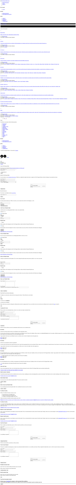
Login (1, 173)
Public (3, 222)
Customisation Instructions (4, 319)
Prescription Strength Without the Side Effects (6, 101)
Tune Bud (8, 481)
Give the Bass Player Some (3, 75)
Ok (1, 477)
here (54, 304)
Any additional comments (4, 434)
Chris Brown (12, 64)
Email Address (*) (3, 169)
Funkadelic (15, 81)
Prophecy (50, 98)
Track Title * (2, 311)
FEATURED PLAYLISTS (6, 14)
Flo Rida (27, 64)
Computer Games (5, 126)
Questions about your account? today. (8, 375)
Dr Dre (16, 64)
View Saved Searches (4, 205)
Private (3, 271)
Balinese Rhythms (2, 32)
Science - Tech (4, 134)
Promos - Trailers (5, 129)
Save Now (2, 204)
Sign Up (3, 4)
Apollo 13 (9, 98)
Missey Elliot (42, 64)
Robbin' (1, 110)
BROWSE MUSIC (5, 2)
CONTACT (4, 19)
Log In (3, 9)
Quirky (3, 130)
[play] (1, 157)
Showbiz (3, 135)
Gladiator (35, 72)
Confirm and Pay (3, 470)
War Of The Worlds (56, 98)
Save (1, 298)
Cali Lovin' (1, 41)
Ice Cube (30, 64)
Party (50, 64)
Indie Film (4, 127)
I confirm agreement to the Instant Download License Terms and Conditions (14, 363)
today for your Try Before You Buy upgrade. (9, 407)
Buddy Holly (6, 81)
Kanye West (37, 64)
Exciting (13, 115)
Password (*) (2, 170)
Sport (3, 136)
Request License (3, 462)
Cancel (2, 381)
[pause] (4, 157)
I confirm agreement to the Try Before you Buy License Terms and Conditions (14, 355)
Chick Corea (11, 81)
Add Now (2, 215)
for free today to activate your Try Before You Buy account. (11, 399)
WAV (1, 338)
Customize (2, 325)
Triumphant (44, 72)
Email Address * (3, 428)
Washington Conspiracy (63, 98)
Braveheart (22, 72)
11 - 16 (5, 118)
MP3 (1, 337)
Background (4, 123)
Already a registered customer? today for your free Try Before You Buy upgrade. (38, 399)
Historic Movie (33, 98)
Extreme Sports (23, 64)
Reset (2, 196)
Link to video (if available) (4, 316)
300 (15, 72)
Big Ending (18, 72)
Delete (5, 381)
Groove (18, 81)
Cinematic (4, 124)
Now (1, 239)
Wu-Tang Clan (56, 64)
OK (7, 470)
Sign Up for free (12, 168)
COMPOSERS (4, 21)
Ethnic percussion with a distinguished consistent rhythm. (9, 34)
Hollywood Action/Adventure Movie (43, 98)
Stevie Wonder (22, 81)
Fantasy (26, 72)
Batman (12, 98)
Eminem (19, 64)
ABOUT (3, 18)
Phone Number (2, 451)
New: (3, 216)
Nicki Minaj (46, 64)
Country (1, 182)
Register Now (3, 188)
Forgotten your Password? (20, 168)
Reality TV (4, 132)
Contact (1, 164)
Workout (5, 46)
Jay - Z (34, 64)
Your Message (2, 286)
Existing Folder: (4, 213)
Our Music (5, 23)
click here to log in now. (12, 177)
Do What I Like (2, 58)
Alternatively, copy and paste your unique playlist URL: (9, 287)
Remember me (4, 172)
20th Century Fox (12, 72)
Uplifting (27, 81)
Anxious (5, 98)
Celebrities (8, 64)
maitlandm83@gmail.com (62, 411)
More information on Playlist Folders (6, 231)
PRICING (4, 20)
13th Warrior (6, 72)
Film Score (31, 72)
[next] (7, 157)
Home (1, 23)
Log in (3, 3)
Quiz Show (4, 131)
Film (28, 72)
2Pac (5, 64)
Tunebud (16, 150)
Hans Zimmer (39, 72)
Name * (1, 312)
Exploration (16, 98)
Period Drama (4, 128)
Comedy (3, 125)
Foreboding (29, 98)
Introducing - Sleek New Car (4, 84)
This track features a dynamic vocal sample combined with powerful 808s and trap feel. (14, 60)
